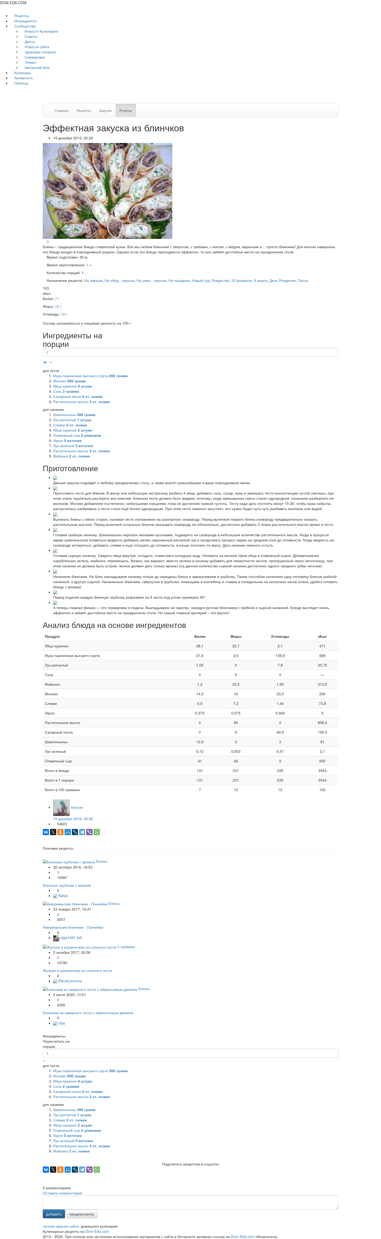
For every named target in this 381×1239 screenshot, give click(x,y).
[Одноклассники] (60, 832)
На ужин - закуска (151, 280)
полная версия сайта (61, 1226)
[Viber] (89, 832)
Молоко (69, 380)
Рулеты (125, 110)
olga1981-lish (70, 937)
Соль (66, 391)
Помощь (21, 82)
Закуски (105, 110)
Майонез (71, 456)
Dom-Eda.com (97, 1231)
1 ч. (89, 264)
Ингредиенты (25, 20)
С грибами (126, 946)
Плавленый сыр (77, 435)
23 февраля (241, 280)
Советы (30, 36)
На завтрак (93, 280)
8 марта (260, 280)
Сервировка (34, 57)
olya (61, 1023)
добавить (54, 1213)
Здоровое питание (40, 51)
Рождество (220, 280)
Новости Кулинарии (41, 31)
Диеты (29, 41)
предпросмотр (81, 1213)
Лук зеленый (73, 445)
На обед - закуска (120, 280)
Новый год (200, 280)
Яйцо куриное (72, 386)
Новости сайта (36, 46)
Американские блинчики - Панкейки (73, 927)
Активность (23, 77)
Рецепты (21, 15)
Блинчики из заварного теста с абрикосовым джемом (88, 1012)
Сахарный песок (78, 396)
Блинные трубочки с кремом (67, 885)
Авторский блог (37, 67)
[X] (53, 832)
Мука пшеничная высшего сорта (90, 375)
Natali (62, 895)
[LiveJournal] (75, 832)
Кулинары (22, 72)
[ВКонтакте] (46, 832)
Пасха (303, 280)
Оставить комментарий (62, 1192)
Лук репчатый (72, 419)
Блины (101, 861)
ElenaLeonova (69, 980)
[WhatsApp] (97, 832)
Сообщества (25, 25)
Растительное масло (81, 401)
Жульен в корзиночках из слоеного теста (77, 970)
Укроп (67, 440)
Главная (62, 110)
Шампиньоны (74, 414)
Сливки (70, 424)
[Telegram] (82, 832)
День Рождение (283, 280)
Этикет (30, 62)
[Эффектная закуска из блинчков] (108, 190)
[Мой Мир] (68, 832)
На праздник (179, 280)
